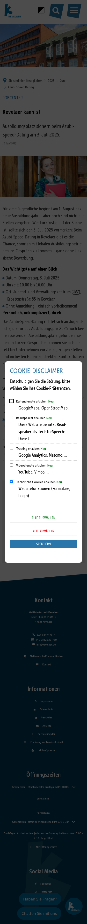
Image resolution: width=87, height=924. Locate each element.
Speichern (43, 544)
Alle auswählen (43, 518)
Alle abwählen (43, 531)
